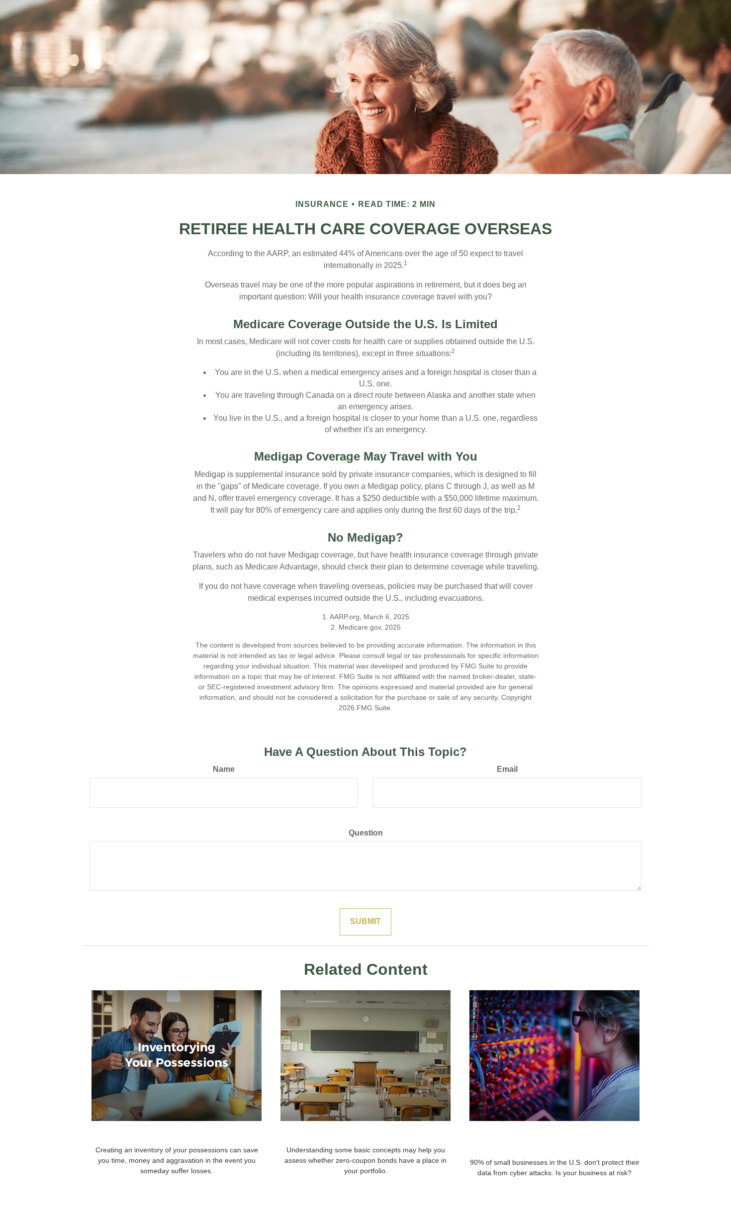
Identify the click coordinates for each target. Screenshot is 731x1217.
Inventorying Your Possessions (177, 1134)
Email (507, 769)
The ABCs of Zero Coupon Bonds (365, 1134)
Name (224, 769)
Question (366, 833)
